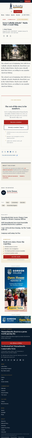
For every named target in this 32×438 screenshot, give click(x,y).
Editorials (3, 388)
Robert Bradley (4, 392)
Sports (13, 15)
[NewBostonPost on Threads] (11, 360)
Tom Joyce (4, 394)
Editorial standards (5, 437)
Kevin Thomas (8, 29)
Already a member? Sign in (16, 127)
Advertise (3, 425)
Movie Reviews (4, 403)
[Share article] (10, 36)
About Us (3, 421)
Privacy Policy (14, 437)
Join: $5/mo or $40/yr (16, 343)
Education (22, 202)
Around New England (12, 205)
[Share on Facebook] (8, 152)
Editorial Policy (4, 423)
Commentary (12, 19)
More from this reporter (12, 192)
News (2, 15)
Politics (3, 377)
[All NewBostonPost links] (23, 360)
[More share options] (16, 152)
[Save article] (4, 36)
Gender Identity (20, 15)
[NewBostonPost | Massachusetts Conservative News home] (16, 6)
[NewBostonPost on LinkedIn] (20, 360)
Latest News (4, 366)
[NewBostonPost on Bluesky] (14, 360)
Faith (3, 205)
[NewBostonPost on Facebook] (2, 360)
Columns (3, 390)
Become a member (16, 122)
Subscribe (27, 1)
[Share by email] (13, 152)
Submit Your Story (5, 427)
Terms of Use (21, 437)
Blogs (2, 414)
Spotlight (3, 412)
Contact (3, 429)
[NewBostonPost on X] (5, 360)
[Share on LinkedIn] (10, 152)
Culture (8, 15)
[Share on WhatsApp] (2, 152)
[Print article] (7, 36)
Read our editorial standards (10, 176)
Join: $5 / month (15, 256)
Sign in (21, 1)
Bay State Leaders (5, 370)
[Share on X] (5, 152)
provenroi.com (14, 435)
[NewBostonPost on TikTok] (17, 360)
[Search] (11, 11)
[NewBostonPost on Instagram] (8, 360)
